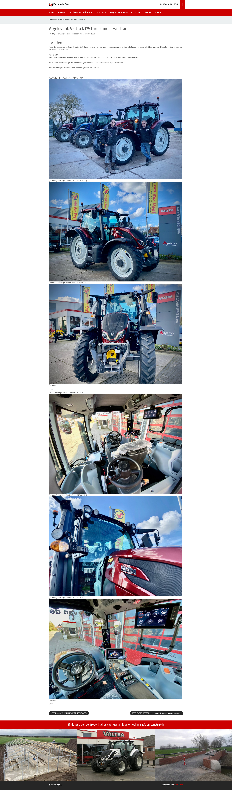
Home (51, 12)
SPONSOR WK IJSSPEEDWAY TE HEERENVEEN (69, 713)
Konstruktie (101, 12)
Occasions (135, 12)
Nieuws (61, 12)
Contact (159, 12)
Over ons (148, 12)
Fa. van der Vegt (62, 4)
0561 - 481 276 (170, 4)
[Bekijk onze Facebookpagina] (182, 4)
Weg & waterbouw (119, 12)
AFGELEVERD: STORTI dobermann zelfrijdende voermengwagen (156, 713)
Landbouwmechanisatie (80, 12)
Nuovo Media (178, 785)
